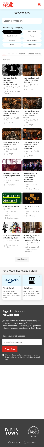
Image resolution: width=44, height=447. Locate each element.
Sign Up (10, 349)
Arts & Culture (31, 32)
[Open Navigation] (39, 4)
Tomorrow (20, 54)
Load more (22, 259)
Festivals (12, 40)
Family (32, 36)
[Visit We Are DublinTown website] (33, 431)
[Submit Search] (39, 21)
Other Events (32, 45)
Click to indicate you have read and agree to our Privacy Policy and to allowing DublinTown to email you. (22, 357)
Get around (31, 442)
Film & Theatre (32, 40)
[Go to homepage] (12, 431)
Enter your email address (13, 336)
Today (11, 54)
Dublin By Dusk (12, 36)
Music (12, 45)
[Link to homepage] (8, 5)
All (12, 32)
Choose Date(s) (34, 54)
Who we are (16, 442)
